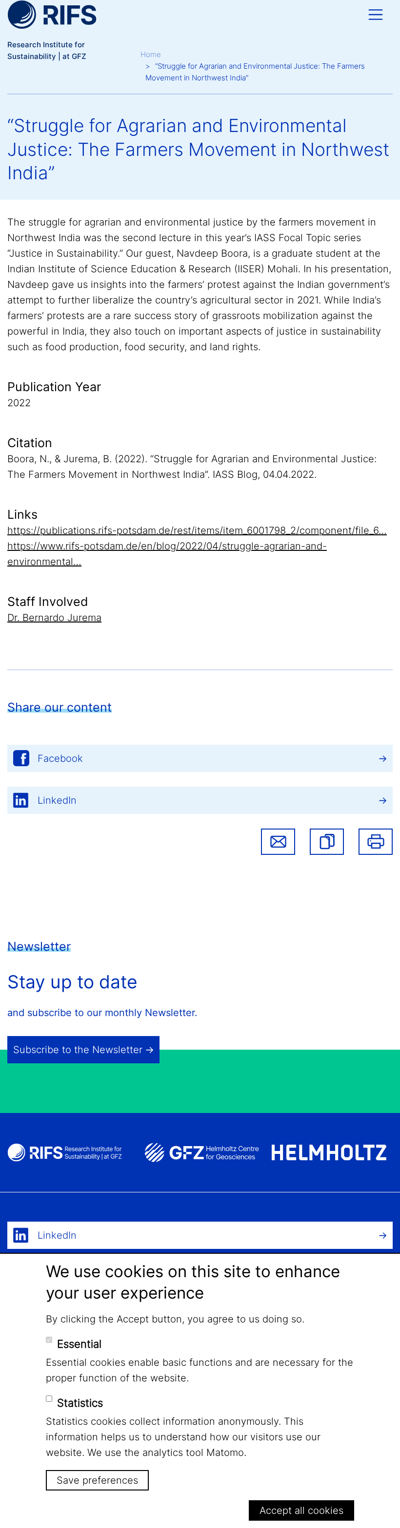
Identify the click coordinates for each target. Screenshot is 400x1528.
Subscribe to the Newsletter (77, 1050)
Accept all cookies (301, 1510)
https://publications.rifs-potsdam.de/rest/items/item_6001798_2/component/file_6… (197, 530)
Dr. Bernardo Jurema (54, 617)
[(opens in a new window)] (201, 1152)
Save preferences (97, 1480)
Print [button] (376, 842)
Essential (79, 1344)
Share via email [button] (278, 842)
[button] (327, 842)
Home (150, 54)
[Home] (52, 14)
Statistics (80, 1402)
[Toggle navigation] (376, 14)
